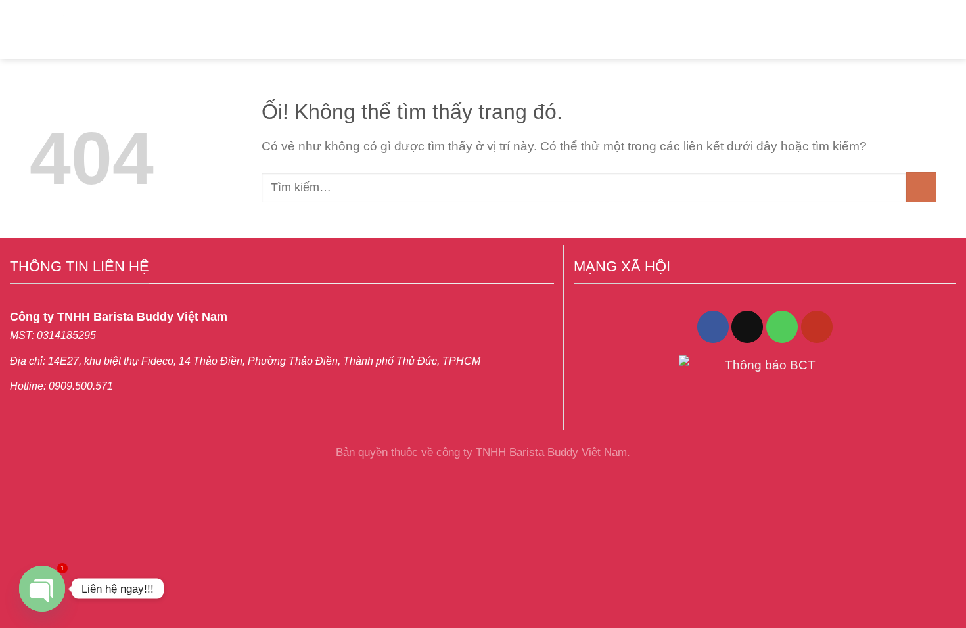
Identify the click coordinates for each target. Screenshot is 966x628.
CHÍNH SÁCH (560, 29)
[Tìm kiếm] (916, 29)
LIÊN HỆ (400, 29)
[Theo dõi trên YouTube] (817, 326)
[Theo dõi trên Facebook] (713, 326)
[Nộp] (921, 187)
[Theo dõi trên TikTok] (747, 326)
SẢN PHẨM (310, 29)
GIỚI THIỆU (220, 29)
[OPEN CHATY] (42, 589)
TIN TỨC (472, 29)
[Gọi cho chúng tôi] (782, 326)
